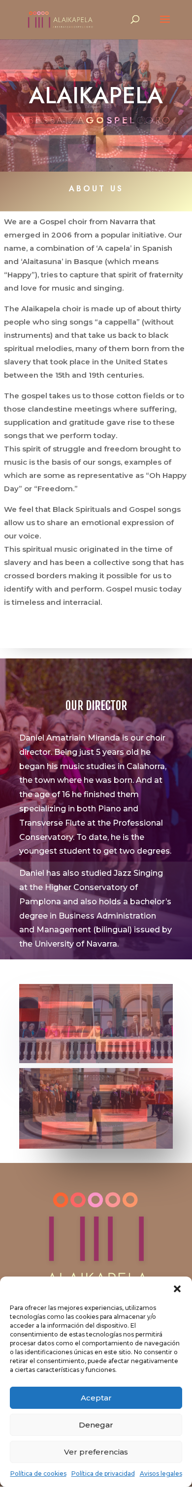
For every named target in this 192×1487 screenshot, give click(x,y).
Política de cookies (38, 1473)
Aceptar (96, 1397)
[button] (177, 1289)
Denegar (96, 1424)
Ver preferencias (96, 1452)
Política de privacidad (103, 1473)
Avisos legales (161, 1473)
